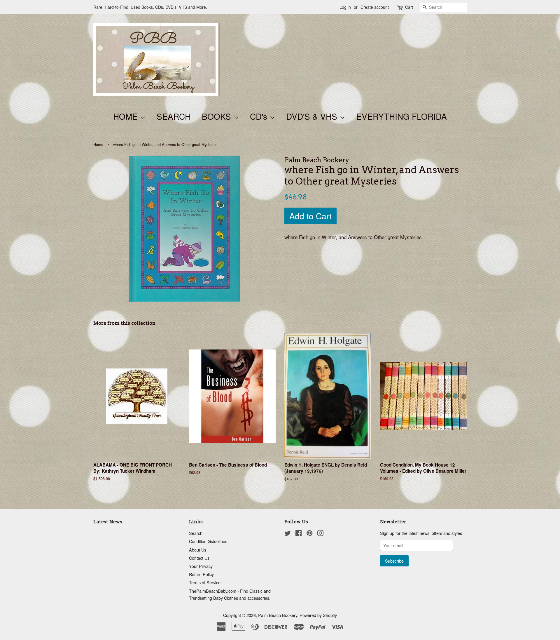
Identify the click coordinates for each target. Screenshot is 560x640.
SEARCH (174, 116)
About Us (197, 550)
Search (195, 533)
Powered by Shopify (318, 615)
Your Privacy (201, 566)
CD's (260, 116)
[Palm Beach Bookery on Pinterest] (309, 534)
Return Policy (201, 574)
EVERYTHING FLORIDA (401, 116)
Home (98, 144)
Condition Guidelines (208, 541)
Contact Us (199, 558)
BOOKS (217, 116)
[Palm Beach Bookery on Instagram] (320, 534)
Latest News (107, 521)
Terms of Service (204, 582)
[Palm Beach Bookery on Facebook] (298, 534)
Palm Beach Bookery (277, 615)
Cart (409, 7)
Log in (345, 7)
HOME (126, 116)
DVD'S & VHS (313, 116)
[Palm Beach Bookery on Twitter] (287, 534)
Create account (374, 7)
